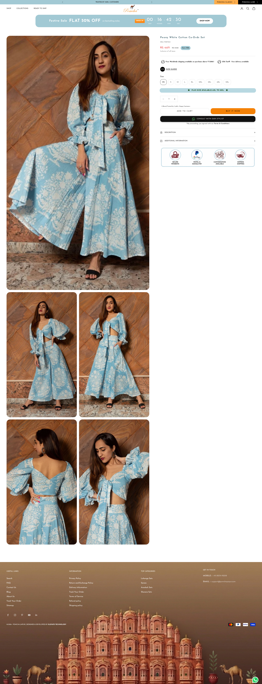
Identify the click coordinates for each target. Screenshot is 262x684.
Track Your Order (14, 601)
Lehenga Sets (147, 578)
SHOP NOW (205, 21)
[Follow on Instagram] (15, 615)
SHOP (9, 8)
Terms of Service (76, 596)
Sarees (144, 583)
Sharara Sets (146, 592)
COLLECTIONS (22, 8)
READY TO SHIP (40, 8)
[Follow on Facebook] (8, 615)
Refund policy (75, 601)
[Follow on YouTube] (29, 615)
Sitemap (10, 606)
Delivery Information (78, 587)
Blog (9, 592)
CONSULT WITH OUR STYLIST (210, 119)
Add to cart (185, 111)
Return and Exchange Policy (81, 583)
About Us (11, 596)
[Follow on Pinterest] (22, 615)
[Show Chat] (256, 680)
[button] (207, 69)
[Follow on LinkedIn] (36, 615)
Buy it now (233, 111)
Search (9, 578)
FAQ (9, 583)
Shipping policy (75, 606)
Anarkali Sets (146, 587)
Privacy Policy (75, 578)
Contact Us (11, 587)
